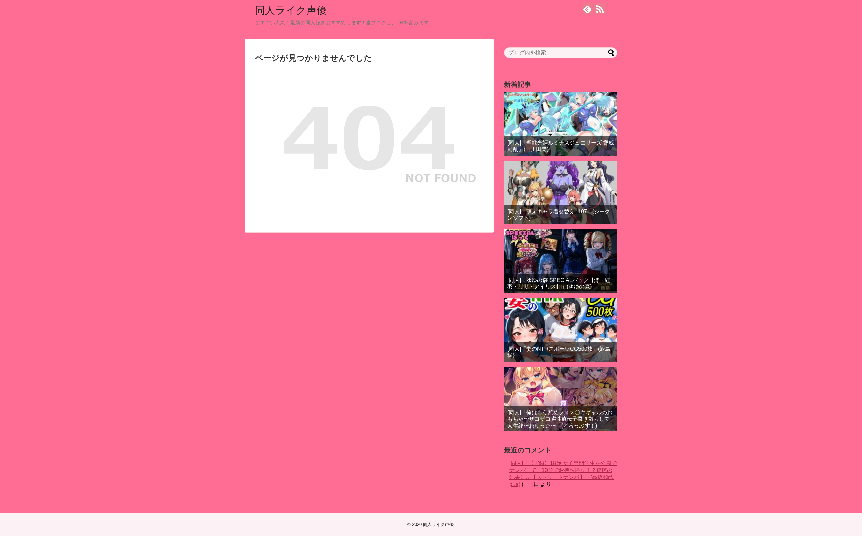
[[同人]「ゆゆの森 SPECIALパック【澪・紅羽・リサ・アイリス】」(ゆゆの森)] (560, 261)
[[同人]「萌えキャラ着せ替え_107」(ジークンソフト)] (560, 192)
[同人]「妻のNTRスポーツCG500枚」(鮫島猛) (558, 352)
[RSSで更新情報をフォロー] (599, 8)
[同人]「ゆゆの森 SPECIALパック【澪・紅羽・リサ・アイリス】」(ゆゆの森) (558, 283)
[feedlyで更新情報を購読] (587, 8)
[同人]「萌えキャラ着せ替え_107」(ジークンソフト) (558, 215)
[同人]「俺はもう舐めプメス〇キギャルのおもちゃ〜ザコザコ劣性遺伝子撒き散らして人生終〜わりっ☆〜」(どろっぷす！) (559, 419)
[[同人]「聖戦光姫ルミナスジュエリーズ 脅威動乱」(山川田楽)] (560, 124)
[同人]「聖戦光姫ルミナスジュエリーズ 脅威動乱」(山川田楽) (560, 146)
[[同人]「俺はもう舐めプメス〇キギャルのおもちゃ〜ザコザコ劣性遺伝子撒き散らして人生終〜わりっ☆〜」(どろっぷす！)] (560, 399)
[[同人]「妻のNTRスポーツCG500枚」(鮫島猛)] (560, 330)
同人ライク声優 (291, 10)
